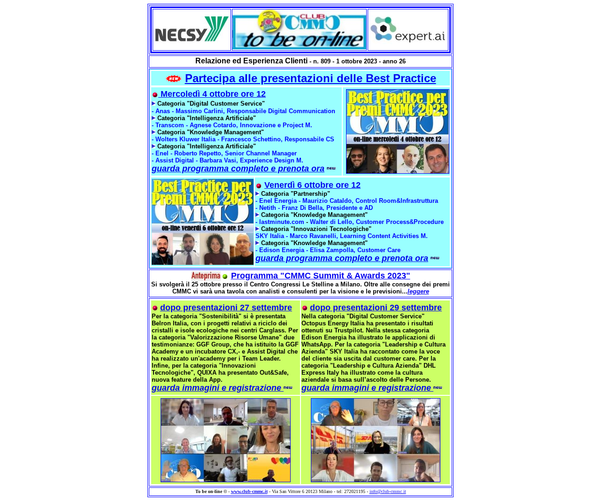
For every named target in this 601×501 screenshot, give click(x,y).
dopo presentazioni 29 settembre (376, 307)
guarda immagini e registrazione (218, 388)
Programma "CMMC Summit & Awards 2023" (320, 275)
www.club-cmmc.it (249, 491)
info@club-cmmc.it (388, 491)
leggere (418, 291)
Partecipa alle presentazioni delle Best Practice (310, 78)
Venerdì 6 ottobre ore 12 (312, 185)
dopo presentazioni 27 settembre (226, 307)
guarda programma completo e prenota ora (238, 168)
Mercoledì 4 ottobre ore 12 (212, 94)
